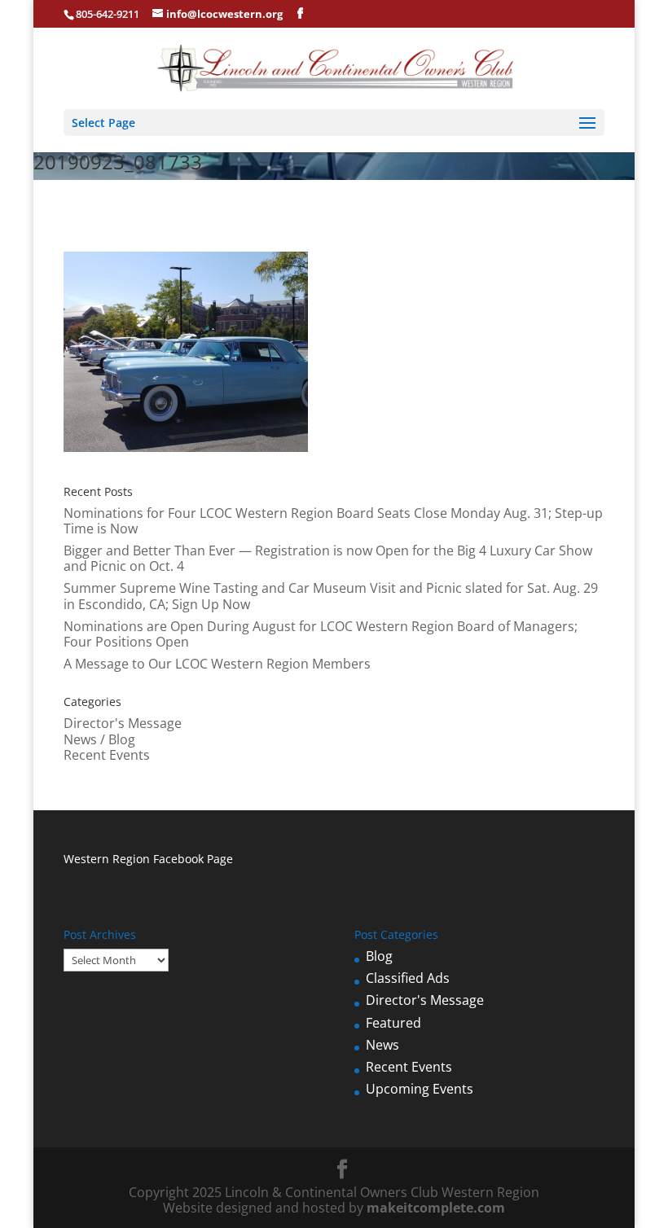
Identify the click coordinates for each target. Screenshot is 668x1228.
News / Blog (99, 739)
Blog (379, 956)
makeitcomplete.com (436, 1208)
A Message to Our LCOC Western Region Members (217, 664)
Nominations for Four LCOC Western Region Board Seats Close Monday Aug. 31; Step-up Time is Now (333, 520)
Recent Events (107, 755)
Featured (393, 1023)
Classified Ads (408, 978)
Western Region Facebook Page (148, 858)
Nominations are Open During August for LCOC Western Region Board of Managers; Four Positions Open (321, 634)
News (382, 1045)
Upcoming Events (419, 1089)
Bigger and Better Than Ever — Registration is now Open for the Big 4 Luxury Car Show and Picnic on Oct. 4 (328, 558)
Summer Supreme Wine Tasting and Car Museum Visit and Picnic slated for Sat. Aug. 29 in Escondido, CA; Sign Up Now (331, 595)
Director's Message (123, 723)
